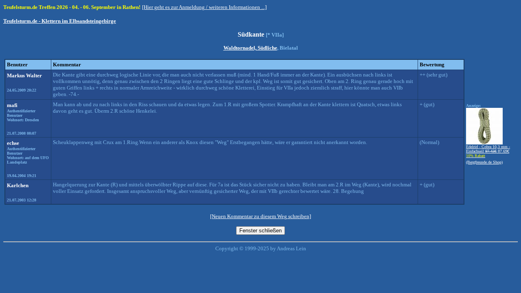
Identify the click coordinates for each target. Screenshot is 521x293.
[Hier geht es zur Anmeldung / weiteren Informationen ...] (204, 7)
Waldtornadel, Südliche (250, 48)
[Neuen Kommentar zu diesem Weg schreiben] (260, 216)
